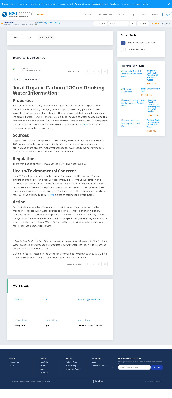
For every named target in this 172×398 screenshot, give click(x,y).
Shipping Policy (73, 369)
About (121, 14)
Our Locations (105, 14)
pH (47, 325)
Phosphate (20, 325)
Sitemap (39, 381)
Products (87, 14)
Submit (157, 367)
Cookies (33, 381)
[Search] (133, 23)
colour (85, 125)
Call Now (101, 23)
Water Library (46, 37)
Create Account (99, 365)
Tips (30, 37)
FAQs (11, 365)
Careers (43, 365)
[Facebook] (93, 382)
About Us (44, 362)
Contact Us (14, 362)
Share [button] (143, 23)
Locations (44, 372)
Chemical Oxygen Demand (90, 325)
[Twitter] (99, 382)
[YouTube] (102, 381)
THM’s (50, 195)
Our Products (46, 381)
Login (167, 14)
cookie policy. (142, 4)
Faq (132, 14)
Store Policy (71, 365)
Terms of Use (14, 381)
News (143, 14)
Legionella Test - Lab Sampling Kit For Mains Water (153, 75)
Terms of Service (24, 381)
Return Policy (72, 362)
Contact (155, 14)
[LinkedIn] (96, 381)
